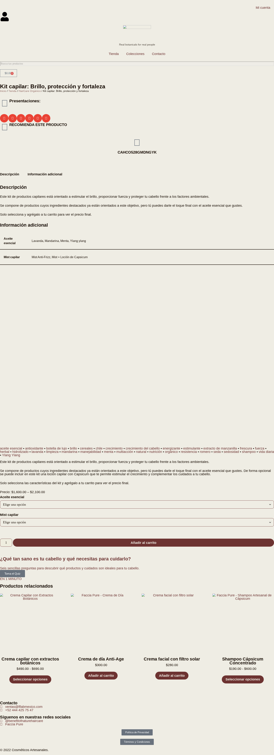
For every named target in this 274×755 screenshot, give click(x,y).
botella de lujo (56, 448)
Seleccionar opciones (30, 679)
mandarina (69, 452)
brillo (73, 448)
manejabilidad (90, 452)
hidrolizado (20, 452)
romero (205, 452)
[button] (4, 118)
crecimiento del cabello (143, 448)
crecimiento (114, 448)
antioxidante (34, 448)
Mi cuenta (263, 8)
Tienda (114, 54)
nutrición (155, 452)
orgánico (171, 452)
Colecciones (135, 54)
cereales (86, 448)
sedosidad (231, 452)
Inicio (3, 90)
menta (108, 452)
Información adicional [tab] (45, 174)
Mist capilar (9, 515)
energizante (171, 448)
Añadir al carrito (143, 543)
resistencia (189, 452)
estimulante (191, 448)
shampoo (249, 452)
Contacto (158, 54)
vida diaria (266, 452)
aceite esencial (11, 448)
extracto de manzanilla (220, 448)
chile (99, 448)
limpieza (52, 452)
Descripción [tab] (9, 174)
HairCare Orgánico (30, 90)
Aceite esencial (12, 497)
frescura (246, 448)
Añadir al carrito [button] (101, 675)
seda (217, 452)
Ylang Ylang (11, 455)
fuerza (259, 448)
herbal (4, 452)
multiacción (124, 452)
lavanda (37, 452)
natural (141, 452)
